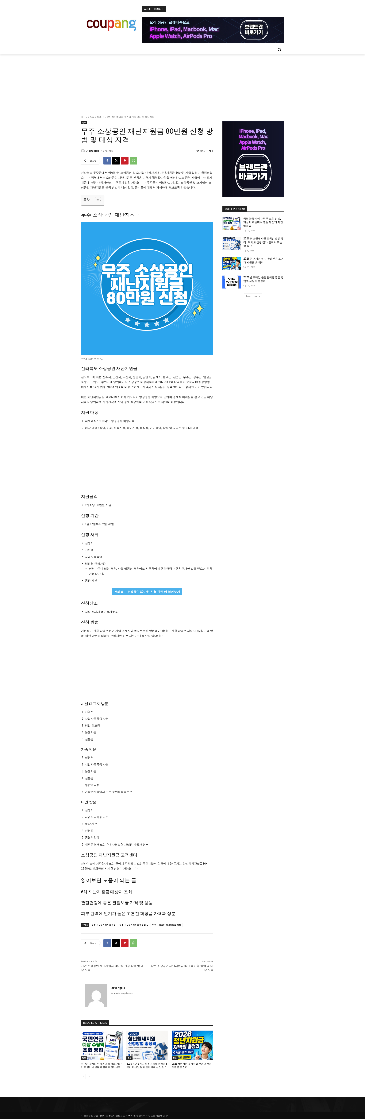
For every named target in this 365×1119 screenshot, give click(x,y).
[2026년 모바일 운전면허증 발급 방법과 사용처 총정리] (231, 282)
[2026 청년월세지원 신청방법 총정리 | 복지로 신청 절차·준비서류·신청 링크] (147, 1045)
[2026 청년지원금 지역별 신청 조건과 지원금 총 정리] (192, 1045)
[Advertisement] (182, 82)
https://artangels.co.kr (122, 993)
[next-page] (89, 1076)
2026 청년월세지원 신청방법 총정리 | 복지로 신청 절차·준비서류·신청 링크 (263, 242)
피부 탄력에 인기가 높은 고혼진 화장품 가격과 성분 (128, 913)
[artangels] (83, 151)
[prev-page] (83, 1076)
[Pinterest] (125, 161)
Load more (252, 296)
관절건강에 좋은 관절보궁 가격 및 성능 (117, 902)
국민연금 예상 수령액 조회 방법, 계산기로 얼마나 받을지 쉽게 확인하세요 (263, 222)
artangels (94, 150)
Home (84, 117)
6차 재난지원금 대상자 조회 (106, 891)
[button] (279, 49)
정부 (92, 117)
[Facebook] (107, 161)
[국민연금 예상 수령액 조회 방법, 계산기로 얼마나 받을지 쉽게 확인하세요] (102, 1045)
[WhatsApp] (133, 161)
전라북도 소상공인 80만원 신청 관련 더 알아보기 (147, 592)
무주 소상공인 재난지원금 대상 (133, 924)
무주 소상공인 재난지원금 (103, 924)
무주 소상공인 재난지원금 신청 (166, 924)
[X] (116, 161)
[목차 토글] (96, 200)
